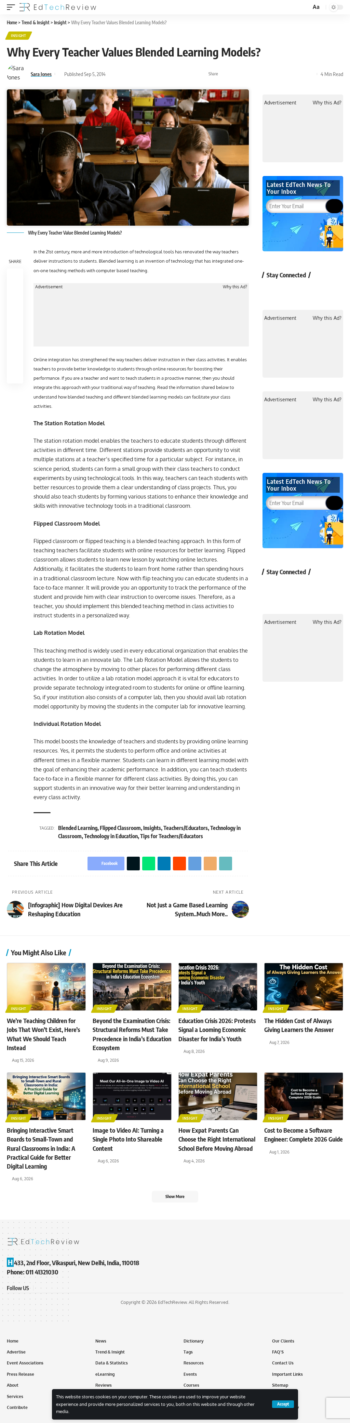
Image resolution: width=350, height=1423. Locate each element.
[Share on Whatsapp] (246, 73)
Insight (18, 36)
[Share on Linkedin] (257, 73)
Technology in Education (111, 836)
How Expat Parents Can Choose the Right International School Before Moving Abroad (216, 1139)
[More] (310, 73)
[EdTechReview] (57, 7)
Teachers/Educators (185, 827)
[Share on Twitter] (236, 73)
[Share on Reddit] (267, 73)
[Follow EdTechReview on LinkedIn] (72, 1288)
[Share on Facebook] (225, 73)
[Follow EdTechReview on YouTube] (308, 290)
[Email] (289, 73)
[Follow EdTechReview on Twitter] (290, 290)
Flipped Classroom (120, 827)
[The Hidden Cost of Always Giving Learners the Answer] (304, 987)
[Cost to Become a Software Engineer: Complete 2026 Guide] (304, 1096)
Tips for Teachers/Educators (171, 836)
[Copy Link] (299, 73)
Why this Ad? (235, 287)
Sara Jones (41, 74)
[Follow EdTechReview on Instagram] (326, 290)
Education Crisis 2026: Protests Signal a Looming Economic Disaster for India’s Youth (217, 1029)
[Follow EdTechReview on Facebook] (271, 290)
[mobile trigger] (12, 7)
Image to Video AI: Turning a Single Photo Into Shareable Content (128, 1139)
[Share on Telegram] (278, 73)
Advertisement (49, 287)
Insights (152, 827)
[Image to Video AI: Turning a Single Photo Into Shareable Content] (132, 1096)
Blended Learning (77, 827)
